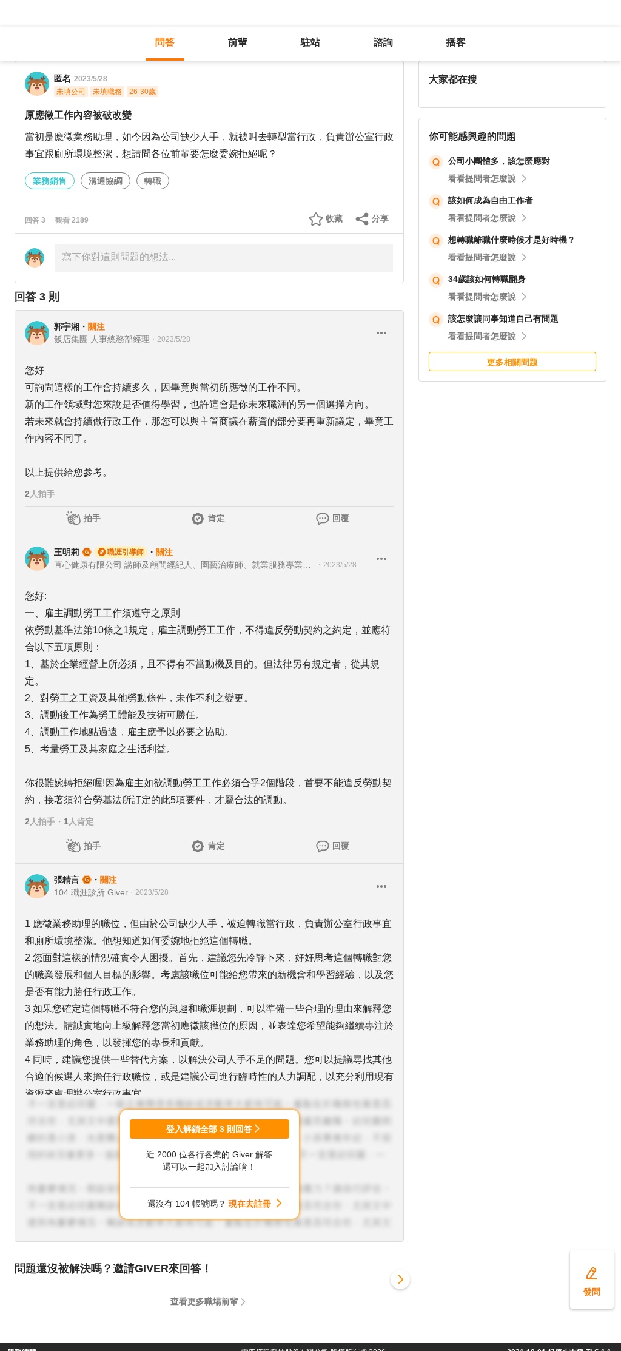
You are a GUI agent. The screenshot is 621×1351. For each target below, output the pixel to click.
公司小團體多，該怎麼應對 (499, 161)
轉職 (152, 181)
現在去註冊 (250, 1203)
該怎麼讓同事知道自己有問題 (503, 318)
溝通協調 (106, 181)
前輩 (237, 42)
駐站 (310, 42)
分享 (380, 218)
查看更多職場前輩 (204, 1301)
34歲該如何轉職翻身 (487, 279)
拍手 (92, 518)
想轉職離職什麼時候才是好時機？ (512, 239)
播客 (456, 42)
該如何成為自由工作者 (490, 200)
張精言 (66, 879)
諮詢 (383, 42)
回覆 (340, 518)
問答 (165, 42)
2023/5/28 (90, 79)
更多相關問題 (512, 362)
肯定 (216, 518)
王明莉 (66, 552)
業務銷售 (50, 181)
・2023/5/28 (170, 339)
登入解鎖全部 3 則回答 (209, 1129)
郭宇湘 (66, 326)
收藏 (334, 218)
